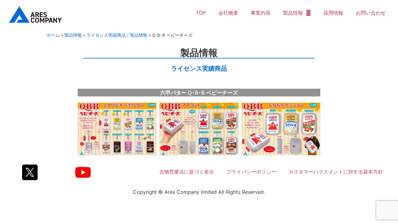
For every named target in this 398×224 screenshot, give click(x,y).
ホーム (53, 35)
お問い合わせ (371, 13)
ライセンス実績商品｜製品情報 (116, 35)
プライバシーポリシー (251, 172)
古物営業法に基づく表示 (186, 172)
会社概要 (228, 13)
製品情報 (293, 13)
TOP (201, 13)
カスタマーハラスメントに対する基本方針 (336, 172)
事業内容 (261, 13)
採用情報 (333, 13)
